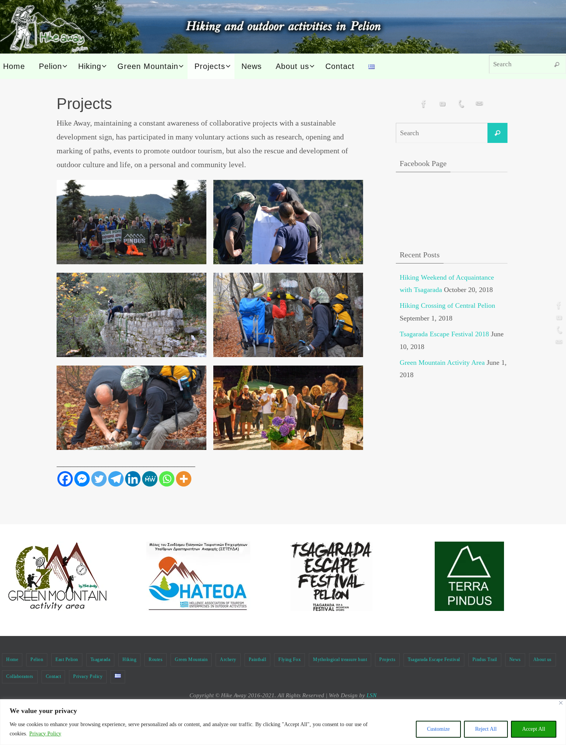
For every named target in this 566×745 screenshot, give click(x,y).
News (515, 659)
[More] (183, 479)
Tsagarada (100, 659)
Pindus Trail (484, 659)
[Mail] (558, 342)
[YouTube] (558, 317)
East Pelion (66, 659)
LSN (372, 695)
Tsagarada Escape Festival (434, 659)
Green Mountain (191, 659)
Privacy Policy (45, 734)
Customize (438, 729)
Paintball (257, 659)
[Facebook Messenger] (82, 479)
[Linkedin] (133, 479)
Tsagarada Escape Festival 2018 (444, 334)
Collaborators (19, 676)
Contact (53, 676)
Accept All (533, 729)
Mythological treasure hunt (340, 659)
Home (12, 659)
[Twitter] (99, 479)
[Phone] (558, 329)
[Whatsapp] (166, 479)
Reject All (486, 729)
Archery (228, 659)
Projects (387, 659)
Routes (155, 659)
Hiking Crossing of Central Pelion (447, 305)
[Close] (561, 703)
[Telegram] (116, 479)
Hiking (129, 659)
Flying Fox (289, 659)
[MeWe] (149, 479)
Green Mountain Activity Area (442, 362)
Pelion (36, 659)
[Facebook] (558, 305)
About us (542, 659)
